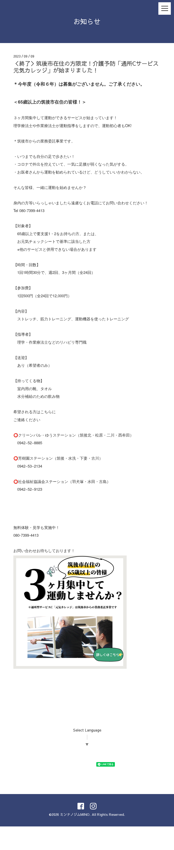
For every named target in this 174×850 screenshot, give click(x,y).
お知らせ (87, 21)
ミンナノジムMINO (74, 814)
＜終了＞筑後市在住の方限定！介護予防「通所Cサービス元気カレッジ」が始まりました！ (86, 66)
